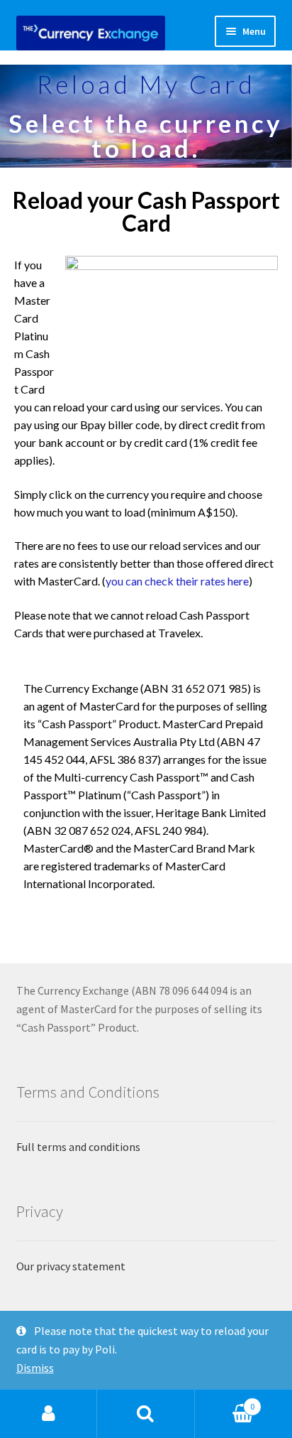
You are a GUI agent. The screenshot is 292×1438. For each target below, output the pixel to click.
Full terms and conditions (78, 1147)
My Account (48, 1414)
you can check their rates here (177, 581)
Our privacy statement (70, 1266)
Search (145, 1414)
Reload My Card (146, 84)
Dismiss (35, 1368)
